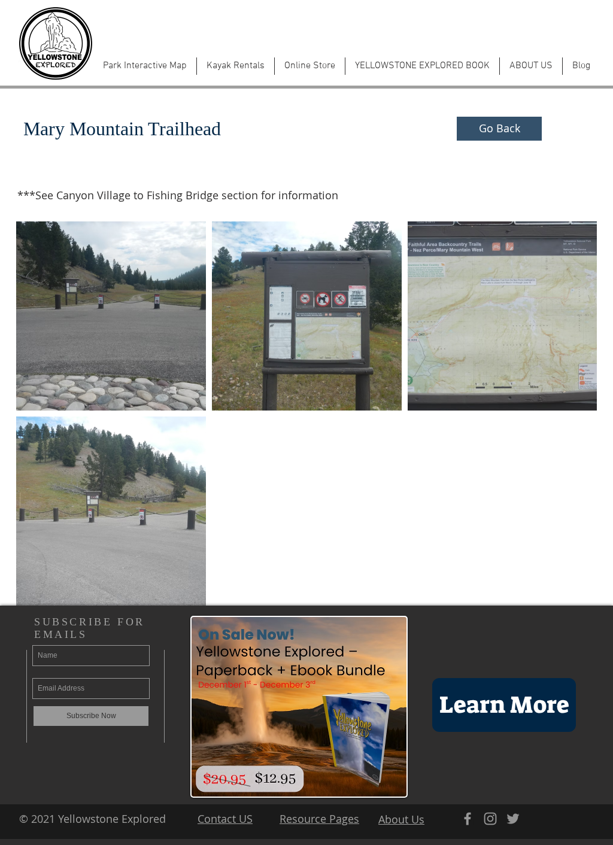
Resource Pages (319, 818)
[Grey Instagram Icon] (490, 818)
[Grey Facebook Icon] (467, 818)
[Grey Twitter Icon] (513, 818)
